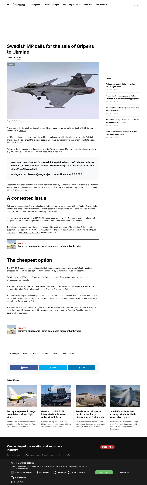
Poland (88, 218)
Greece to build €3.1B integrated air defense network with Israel (53, 414)
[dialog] (73, 472)
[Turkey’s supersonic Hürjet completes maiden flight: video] (11, 244)
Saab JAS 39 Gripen (30, 354)
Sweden (71, 310)
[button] (8, 4)
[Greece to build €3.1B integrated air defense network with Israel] (56, 396)
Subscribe (107, 447)
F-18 (56, 289)
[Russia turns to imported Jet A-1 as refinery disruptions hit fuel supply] (91, 396)
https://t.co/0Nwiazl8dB (24, 169)
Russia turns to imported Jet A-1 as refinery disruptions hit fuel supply (90, 414)
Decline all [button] (124, 472)
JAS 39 (83, 128)
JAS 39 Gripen (13, 354)
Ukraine (22, 131)
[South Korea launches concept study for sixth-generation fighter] (125, 396)
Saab (77, 128)
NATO (66, 218)
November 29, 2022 (71, 174)
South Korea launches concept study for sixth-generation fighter (123, 414)
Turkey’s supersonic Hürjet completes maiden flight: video (49, 246)
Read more (24, 469)
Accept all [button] (104, 472)
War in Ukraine (68, 354)
